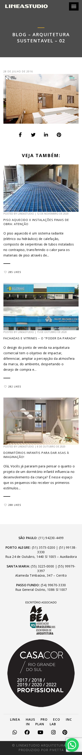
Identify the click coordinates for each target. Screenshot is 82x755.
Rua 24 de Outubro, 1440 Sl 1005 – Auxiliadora (41, 556)
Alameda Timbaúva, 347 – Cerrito (41, 575)
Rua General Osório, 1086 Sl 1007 (41, 589)
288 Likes (14, 505)
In (28, 724)
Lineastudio (26, 213)
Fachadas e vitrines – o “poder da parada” (40, 338)
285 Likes (14, 272)
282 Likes (14, 386)
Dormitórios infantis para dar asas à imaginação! (36, 455)
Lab (53, 724)
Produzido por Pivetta (41, 750)
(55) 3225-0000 (42, 566)
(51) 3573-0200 (43, 547)
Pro (44, 719)
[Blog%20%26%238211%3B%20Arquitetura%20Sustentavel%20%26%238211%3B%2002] (21, 135)
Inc (69, 719)
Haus (30, 719)
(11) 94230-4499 (51, 538)
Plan (39, 724)
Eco (56, 719)
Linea (15, 719)
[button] (72, 745)
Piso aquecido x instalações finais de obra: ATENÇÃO (36, 222)
